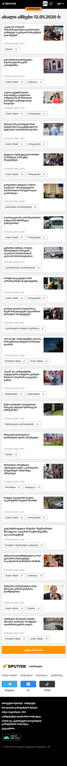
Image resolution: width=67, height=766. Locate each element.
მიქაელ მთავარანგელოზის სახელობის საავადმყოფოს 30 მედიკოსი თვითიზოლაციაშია (21, 127)
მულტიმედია (11, 394)
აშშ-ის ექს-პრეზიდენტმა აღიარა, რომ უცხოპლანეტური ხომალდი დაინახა (22, 342)
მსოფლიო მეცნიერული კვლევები (21, 545)
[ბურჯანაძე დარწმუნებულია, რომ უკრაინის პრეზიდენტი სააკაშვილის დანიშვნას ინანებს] (53, 561)
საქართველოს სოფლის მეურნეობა (22, 328)
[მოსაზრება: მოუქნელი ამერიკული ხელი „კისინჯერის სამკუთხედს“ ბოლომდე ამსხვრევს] (53, 471)
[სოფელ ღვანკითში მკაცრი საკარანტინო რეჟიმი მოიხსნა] (53, 503)
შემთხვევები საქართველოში (19, 424)
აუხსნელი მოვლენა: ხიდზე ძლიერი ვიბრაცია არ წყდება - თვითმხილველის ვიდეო (21, 622)
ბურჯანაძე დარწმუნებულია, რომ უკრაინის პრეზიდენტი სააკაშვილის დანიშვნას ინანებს (22, 559)
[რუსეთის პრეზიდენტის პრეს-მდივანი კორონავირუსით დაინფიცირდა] (53, 592)
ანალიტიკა (30, 487)
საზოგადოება (34, 114)
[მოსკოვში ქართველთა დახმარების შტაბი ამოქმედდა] (53, 440)
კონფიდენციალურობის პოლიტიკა (21, 716)
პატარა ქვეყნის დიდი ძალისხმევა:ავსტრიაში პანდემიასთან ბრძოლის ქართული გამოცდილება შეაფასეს (18, 98)
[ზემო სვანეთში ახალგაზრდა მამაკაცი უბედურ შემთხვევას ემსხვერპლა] (53, 409)
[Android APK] (11, 737)
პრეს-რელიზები (11, 712)
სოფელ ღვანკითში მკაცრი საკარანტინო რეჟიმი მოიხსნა (20, 499)
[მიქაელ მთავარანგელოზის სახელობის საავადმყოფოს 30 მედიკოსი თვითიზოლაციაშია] (53, 129)
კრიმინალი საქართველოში (18, 207)
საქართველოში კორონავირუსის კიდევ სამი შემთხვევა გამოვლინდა (22, 220)
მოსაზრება (10, 487)
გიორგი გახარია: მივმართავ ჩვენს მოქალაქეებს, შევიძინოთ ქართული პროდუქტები (22, 311)
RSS (24, 712)
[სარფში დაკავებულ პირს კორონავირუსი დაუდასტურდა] (53, 283)
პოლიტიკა (33, 82)
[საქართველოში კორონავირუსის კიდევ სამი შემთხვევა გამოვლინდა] (53, 222)
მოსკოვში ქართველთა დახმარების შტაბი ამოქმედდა (21, 436)
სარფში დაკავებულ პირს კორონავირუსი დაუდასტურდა (21, 279)
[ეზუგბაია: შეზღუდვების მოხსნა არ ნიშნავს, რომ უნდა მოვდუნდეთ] (53, 159)
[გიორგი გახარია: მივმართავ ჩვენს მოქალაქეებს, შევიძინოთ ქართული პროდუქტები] (53, 313)
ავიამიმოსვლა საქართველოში (20, 268)
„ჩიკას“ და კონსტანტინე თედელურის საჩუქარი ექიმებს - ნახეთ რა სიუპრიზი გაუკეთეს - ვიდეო (22, 375)
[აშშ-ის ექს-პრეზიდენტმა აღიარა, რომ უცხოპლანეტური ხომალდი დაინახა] (53, 345)
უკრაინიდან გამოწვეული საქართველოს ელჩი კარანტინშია (18, 63)
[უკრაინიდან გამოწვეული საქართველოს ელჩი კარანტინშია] (53, 66)
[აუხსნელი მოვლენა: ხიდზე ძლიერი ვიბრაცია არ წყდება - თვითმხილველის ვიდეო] (53, 624)
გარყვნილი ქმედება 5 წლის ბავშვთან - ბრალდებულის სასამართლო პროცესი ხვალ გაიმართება (20, 189)
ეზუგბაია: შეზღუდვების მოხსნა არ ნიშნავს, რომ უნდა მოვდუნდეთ (21, 157)
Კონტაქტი (29, 703)
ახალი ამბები (12, 82)
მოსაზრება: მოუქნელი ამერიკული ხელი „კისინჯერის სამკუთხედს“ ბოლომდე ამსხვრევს (21, 469)
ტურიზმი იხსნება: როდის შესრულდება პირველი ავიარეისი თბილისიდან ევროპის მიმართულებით (18, 252)
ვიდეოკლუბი (33, 394)
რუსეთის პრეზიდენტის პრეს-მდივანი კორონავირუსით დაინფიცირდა (21, 589)
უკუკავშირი (8, 728)
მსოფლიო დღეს (13, 361)
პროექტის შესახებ (12, 703)
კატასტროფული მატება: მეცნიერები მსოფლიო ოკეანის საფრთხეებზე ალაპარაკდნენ (28, 531)
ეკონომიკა (57, 675)
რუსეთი (9, 49)
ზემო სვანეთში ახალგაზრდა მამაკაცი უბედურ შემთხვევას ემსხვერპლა (20, 407)
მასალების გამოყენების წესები (20, 707)
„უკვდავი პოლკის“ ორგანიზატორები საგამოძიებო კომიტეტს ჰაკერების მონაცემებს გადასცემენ (22, 31)
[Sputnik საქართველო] (10, 5)
